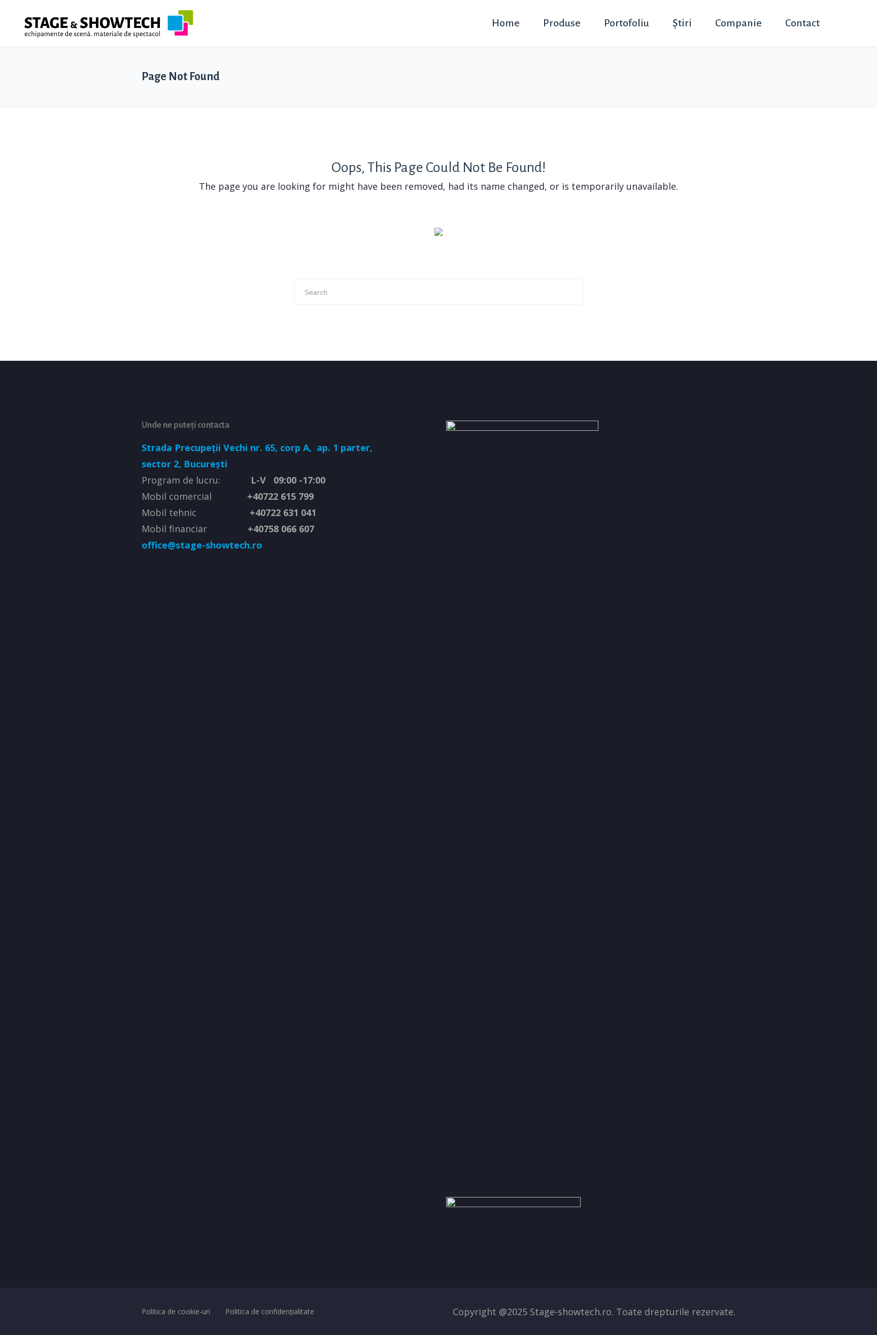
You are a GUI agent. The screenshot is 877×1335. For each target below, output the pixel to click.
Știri (682, 22)
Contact (802, 22)
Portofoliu (626, 22)
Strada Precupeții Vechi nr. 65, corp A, (228, 447)
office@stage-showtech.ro (202, 545)
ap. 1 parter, (343, 447)
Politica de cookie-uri (176, 1311)
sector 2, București (184, 464)
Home (506, 22)
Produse (562, 22)
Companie (738, 22)
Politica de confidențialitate (269, 1311)
